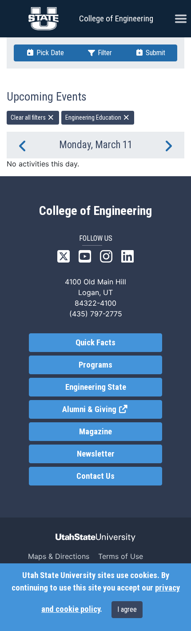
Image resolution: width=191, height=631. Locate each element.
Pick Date (49, 53)
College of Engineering (116, 18)
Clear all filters (29, 117)
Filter (104, 53)
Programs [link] (95, 365)
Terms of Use (120, 556)
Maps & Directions (58, 556)
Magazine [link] (95, 432)
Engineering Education (94, 117)
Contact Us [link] (95, 476)
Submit (154, 53)
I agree (127, 609)
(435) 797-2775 (95, 313)
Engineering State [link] (95, 387)
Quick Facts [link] (95, 343)
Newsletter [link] (96, 454)
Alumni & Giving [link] (112, 409)
